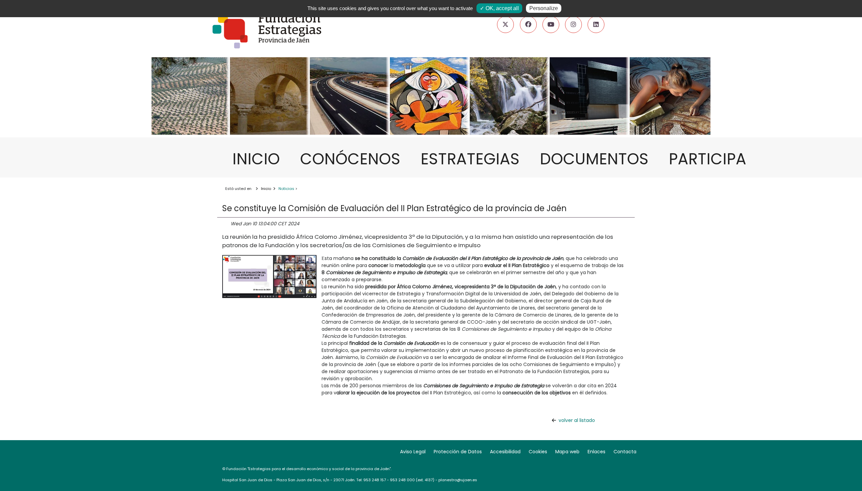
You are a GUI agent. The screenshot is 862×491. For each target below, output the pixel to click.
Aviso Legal (413, 451)
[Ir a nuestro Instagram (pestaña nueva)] (573, 24)
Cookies (538, 451)
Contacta (625, 451)
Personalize (543, 8)
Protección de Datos (458, 451)
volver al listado (577, 420)
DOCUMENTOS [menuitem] (597, 159)
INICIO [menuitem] (259, 159)
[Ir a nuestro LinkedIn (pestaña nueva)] (596, 24)
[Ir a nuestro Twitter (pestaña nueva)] (505, 24)
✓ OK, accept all (499, 8)
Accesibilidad (505, 451)
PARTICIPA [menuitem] (711, 159)
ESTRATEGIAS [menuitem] (473, 159)
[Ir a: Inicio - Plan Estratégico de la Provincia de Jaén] (431, 115)
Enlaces (596, 451)
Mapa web (567, 451)
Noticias (286, 188)
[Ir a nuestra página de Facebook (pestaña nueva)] (528, 24)
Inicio (266, 188)
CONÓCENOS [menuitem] (353, 159)
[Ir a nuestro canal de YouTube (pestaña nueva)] (550, 24)
